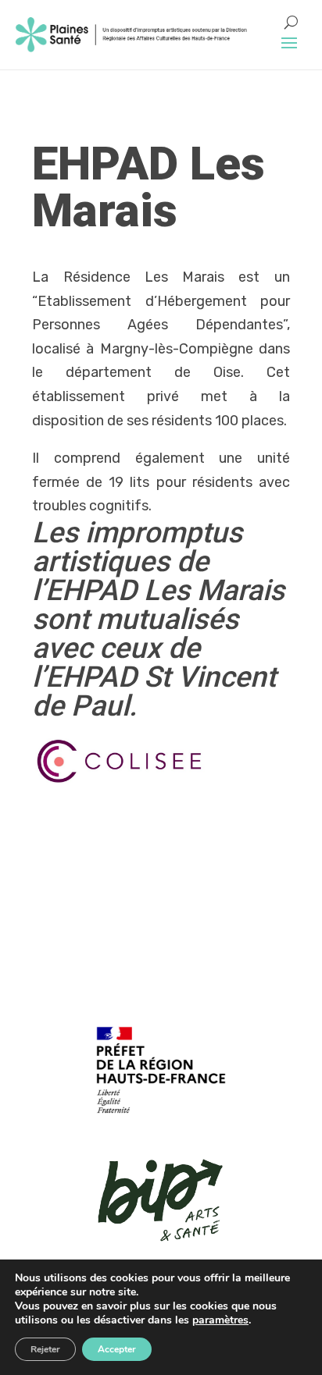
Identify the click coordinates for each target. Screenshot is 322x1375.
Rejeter (45, 1349)
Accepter (117, 1349)
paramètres (220, 1320)
